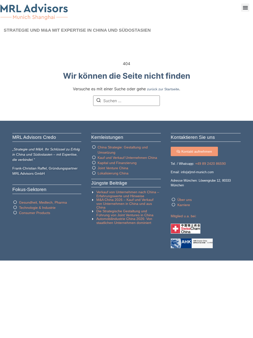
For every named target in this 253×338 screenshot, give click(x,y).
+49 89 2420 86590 (210, 164)
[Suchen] (98, 101)
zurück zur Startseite (163, 89)
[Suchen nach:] (126, 101)
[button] (245, 7)
